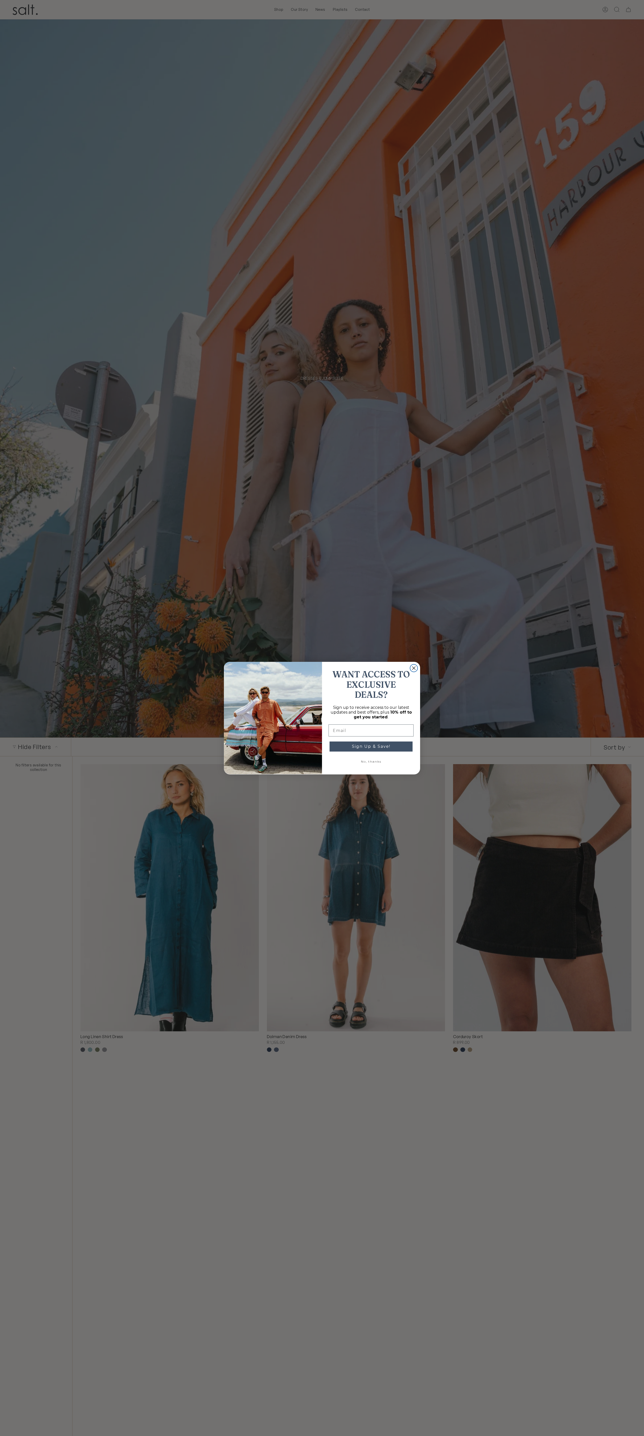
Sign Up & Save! (371, 746)
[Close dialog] (414, 668)
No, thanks (371, 761)
